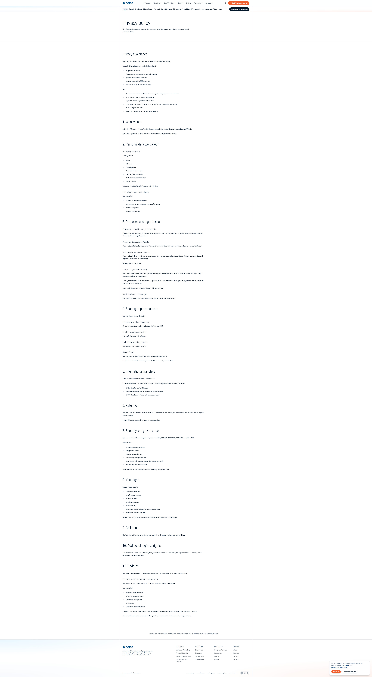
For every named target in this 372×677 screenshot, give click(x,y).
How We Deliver (169, 3)
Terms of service (200, 673)
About (235, 650)
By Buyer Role (199, 656)
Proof (180, 3)
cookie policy (348, 665)
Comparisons (218, 653)
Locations (236, 653)
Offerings (147, 3)
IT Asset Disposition (182, 653)
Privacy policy (190, 673)
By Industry (198, 653)
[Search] (225, 3)
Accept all (336, 671)
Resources (197, 3)
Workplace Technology (183, 650)
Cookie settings (234, 673)
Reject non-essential (349, 671)
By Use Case (199, 650)
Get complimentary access (239, 9)
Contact (235, 659)
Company (208, 3)
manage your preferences (339, 667)
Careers (235, 656)
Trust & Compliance (222, 673)
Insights (188, 3)
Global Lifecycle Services (183, 656)
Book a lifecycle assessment (239, 3)
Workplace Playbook (220, 650)
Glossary (217, 659)
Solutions (157, 3)
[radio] (242, 673)
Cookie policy (210, 673)
